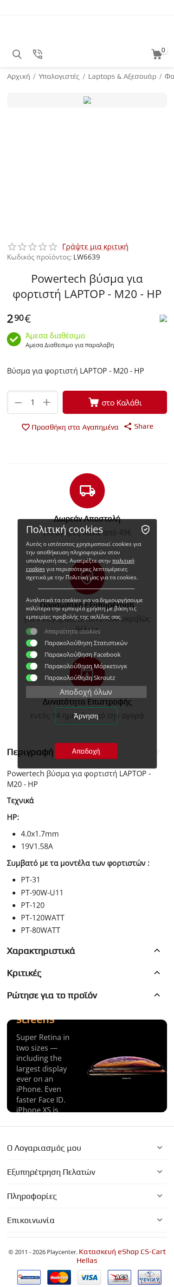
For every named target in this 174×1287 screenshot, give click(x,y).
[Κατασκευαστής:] (163, 317)
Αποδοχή (86, 751)
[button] (138, 426)
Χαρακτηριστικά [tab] (41, 950)
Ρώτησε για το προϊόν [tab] (52, 994)
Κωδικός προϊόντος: (39, 256)
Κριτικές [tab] (24, 972)
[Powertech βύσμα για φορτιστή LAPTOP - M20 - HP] (87, 100)
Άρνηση (86, 716)
